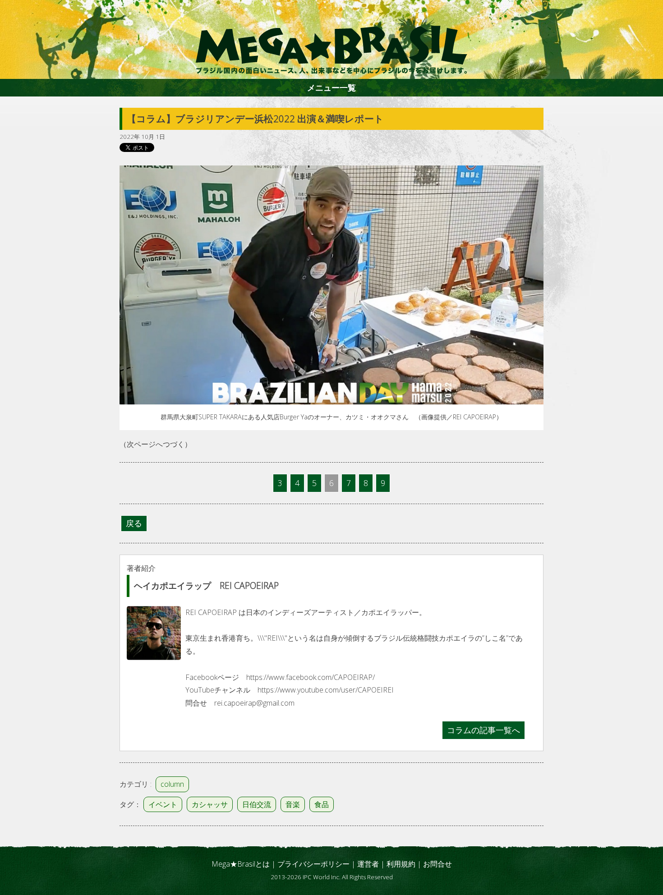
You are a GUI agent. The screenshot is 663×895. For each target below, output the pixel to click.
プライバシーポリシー (313, 864)
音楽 (292, 804)
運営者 (368, 864)
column (172, 784)
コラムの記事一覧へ (483, 730)
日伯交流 (256, 804)
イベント (162, 804)
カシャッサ (210, 804)
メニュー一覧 (331, 87)
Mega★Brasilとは (241, 864)
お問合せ (437, 864)
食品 (321, 804)
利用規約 (401, 864)
